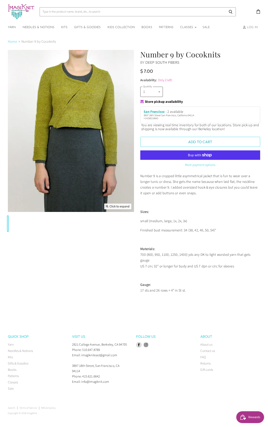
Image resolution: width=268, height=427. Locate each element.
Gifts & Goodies (87, 27)
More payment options (200, 165)
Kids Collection (121, 27)
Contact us (207, 351)
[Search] (230, 11)
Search (11, 408)
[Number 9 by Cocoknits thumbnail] (7, 223)
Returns (205, 363)
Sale (206, 27)
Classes (187, 27)
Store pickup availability (164, 102)
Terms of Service (28, 408)
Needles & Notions (39, 27)
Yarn (12, 27)
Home (12, 42)
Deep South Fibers (162, 62)
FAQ (203, 357)
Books (146, 27)
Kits (64, 27)
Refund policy (48, 408)
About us (206, 344)
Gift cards (206, 369)
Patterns (166, 27)
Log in (252, 27)
